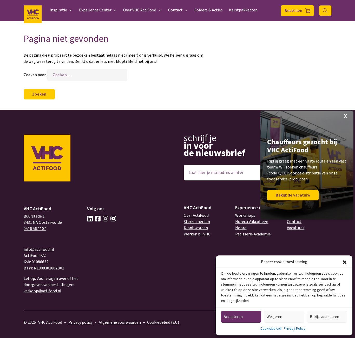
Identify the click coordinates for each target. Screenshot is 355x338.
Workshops (245, 215)
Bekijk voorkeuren (324, 317)
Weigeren (274, 317)
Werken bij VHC (197, 234)
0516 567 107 (35, 229)
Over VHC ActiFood (139, 10)
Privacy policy (80, 322)
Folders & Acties (208, 10)
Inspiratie (58, 10)
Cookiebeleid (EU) (163, 322)
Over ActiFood (196, 215)
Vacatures (295, 228)
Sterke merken (197, 222)
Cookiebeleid (270, 328)
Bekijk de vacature (293, 195)
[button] (344, 262)
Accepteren (233, 317)
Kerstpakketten (243, 10)
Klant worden (196, 228)
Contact (175, 10)
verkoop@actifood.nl (42, 291)
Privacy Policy (294, 328)
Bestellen (293, 10)
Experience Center (95, 10)
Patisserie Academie (253, 234)
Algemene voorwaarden (120, 322)
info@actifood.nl (39, 249)
